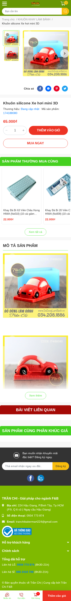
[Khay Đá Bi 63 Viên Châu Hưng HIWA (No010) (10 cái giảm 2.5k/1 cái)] (21, 187)
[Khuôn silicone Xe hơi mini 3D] (46, 53)
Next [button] (64, 53)
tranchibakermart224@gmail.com (37, 521)
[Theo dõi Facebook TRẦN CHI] (30, 477)
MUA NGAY (35, 143)
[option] (11, 38)
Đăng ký (61, 466)
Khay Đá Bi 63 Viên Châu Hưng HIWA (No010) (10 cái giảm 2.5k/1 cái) (21, 214)
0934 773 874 (35, 515)
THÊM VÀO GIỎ (48, 130)
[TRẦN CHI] (35, 3)
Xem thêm (35, 395)
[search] (65, 11)
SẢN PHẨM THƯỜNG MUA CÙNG (30, 161)
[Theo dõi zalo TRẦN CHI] (40, 477)
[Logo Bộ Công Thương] (17, 531)
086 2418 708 (25, 571)
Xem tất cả (35, 231)
